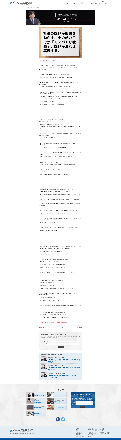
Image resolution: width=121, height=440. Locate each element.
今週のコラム (83, 3)
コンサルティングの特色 (105, 432)
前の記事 (42, 327)
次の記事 (79, 327)
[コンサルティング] (56, 394)
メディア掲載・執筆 (92, 433)
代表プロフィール (76, 3)
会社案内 (90, 436)
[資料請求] (36, 407)
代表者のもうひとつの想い (105, 430)
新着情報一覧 (78, 434)
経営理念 (102, 429)
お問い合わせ (107, 3)
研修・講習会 (91, 434)
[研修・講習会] (36, 413)
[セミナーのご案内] (36, 394)
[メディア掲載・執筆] (56, 407)
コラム (31, 7)
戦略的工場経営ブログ (92, 429)
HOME (27, 7)
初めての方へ (69, 3)
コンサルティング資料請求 (93, 430)
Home (77, 428)
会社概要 (102, 428)
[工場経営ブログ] (56, 401)
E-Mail (43, 344)
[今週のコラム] (36, 401)
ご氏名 (43, 341)
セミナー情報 (90, 3)
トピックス (90, 432)
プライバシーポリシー (104, 433)
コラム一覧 (60, 327)
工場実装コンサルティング (99, 3)
